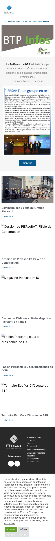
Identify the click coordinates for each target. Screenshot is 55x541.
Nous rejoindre (33, 459)
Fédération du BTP (19, 64)
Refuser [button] (23, 529)
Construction (32, 440)
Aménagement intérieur (36, 450)
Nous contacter (33, 462)
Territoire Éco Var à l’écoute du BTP (25, 415)
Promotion (31, 443)
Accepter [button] (10, 529)
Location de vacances (36, 453)
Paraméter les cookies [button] (17, 535)
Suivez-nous (14, 456)
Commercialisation (34, 446)
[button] (27, 9)
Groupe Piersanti (34, 437)
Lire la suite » (7, 216)
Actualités (31, 456)
